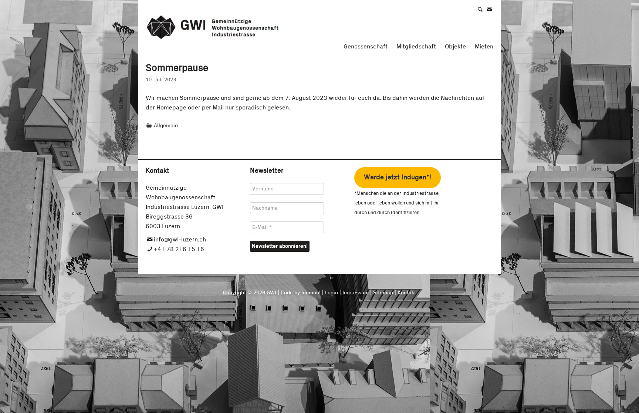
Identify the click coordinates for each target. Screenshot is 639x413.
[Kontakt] (493, 9)
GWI (271, 293)
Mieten (484, 46)
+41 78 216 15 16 (179, 249)
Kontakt (407, 293)
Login (331, 293)
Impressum (355, 293)
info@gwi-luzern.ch (180, 239)
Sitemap (383, 293)
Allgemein (166, 126)
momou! (311, 293)
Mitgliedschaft (416, 46)
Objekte (455, 46)
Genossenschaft (366, 46)
